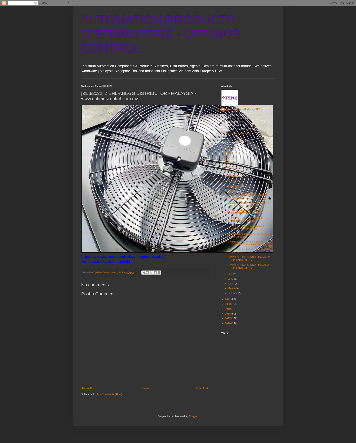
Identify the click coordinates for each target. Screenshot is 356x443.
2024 (228, 157)
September (234, 185)
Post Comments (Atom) (109, 394)
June (231, 278)
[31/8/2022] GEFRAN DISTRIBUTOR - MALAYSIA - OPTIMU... (248, 220)
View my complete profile (235, 133)
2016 (228, 323)
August (232, 190)
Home (145, 388)
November (234, 176)
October (232, 181)
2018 (228, 313)
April (231, 283)
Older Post (202, 388)
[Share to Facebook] (155, 272)
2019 (228, 309)
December (234, 171)
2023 (228, 162)
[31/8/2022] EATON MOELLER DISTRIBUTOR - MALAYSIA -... (246, 212)
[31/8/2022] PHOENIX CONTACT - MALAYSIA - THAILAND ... (246, 227)
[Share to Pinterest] (159, 272)
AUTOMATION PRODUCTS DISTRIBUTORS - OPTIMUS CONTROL (161, 34)
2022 (228, 167)
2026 (228, 148)
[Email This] (143, 272)
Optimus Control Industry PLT (242, 109)
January (233, 293)
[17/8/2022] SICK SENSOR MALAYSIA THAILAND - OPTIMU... (248, 266)
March (231, 288)
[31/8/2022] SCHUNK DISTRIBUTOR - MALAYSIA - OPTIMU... (248, 204)
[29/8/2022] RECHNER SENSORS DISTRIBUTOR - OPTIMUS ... (246, 243)
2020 (228, 304)
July (230, 274)
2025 (228, 153)
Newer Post (88, 388)
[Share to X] (151, 272)
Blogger (193, 416)
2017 (228, 318)
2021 (228, 299)
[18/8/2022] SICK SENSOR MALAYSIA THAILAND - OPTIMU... (248, 258)
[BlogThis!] (147, 272)
